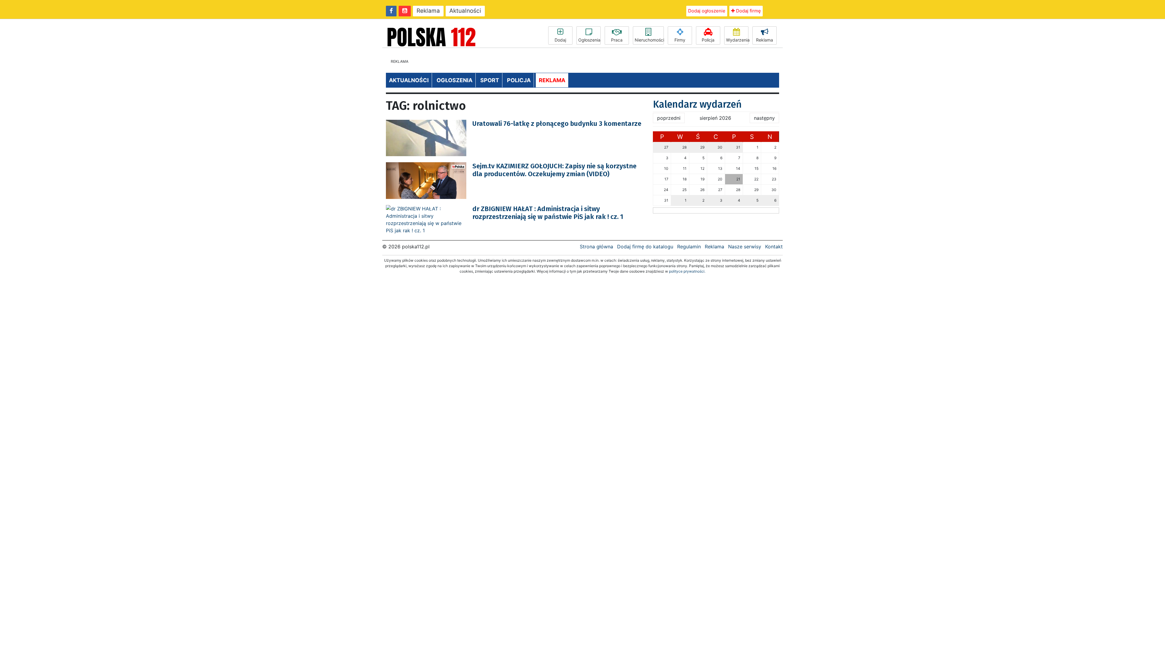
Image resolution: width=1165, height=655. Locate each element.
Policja (708, 39)
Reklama (428, 10)
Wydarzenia (737, 39)
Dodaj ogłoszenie (706, 11)
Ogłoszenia (589, 39)
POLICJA (519, 80)
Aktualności (465, 10)
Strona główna (596, 247)
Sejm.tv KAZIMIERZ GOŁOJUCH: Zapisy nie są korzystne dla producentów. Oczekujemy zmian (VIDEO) (554, 170)
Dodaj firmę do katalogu (645, 247)
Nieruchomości (649, 39)
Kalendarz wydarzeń (697, 104)
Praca (617, 39)
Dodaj (560, 39)
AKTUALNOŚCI (409, 80)
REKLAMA (552, 80)
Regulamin (689, 247)
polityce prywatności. (687, 271)
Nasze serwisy (744, 247)
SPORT (489, 80)
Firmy (679, 39)
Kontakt (774, 247)
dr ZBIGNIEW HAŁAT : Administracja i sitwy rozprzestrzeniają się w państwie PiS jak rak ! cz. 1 (547, 213)
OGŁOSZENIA (454, 80)
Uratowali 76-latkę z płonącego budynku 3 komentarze (556, 123)
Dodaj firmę (748, 11)
